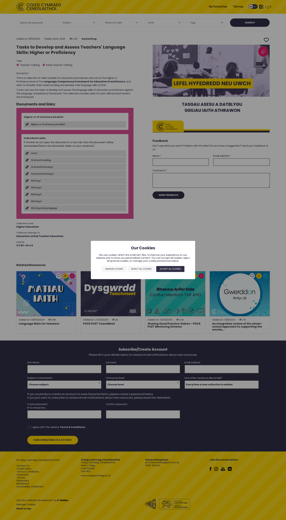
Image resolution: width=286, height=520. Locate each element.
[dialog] (143, 260)
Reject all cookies (141, 268)
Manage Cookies (114, 268)
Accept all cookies (170, 268)
